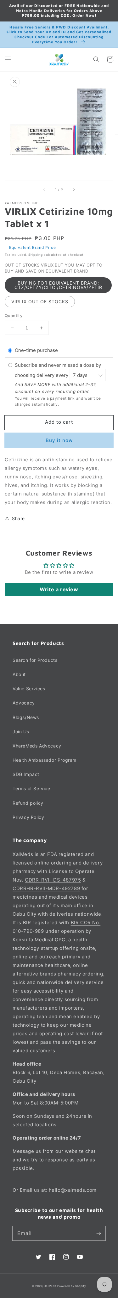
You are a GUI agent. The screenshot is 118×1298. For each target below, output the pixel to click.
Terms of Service (31, 788)
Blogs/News (26, 717)
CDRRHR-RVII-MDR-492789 (46, 888)
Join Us (21, 731)
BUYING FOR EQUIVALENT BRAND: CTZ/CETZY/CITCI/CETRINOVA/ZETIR (58, 285)
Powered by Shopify (71, 1286)
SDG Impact (26, 774)
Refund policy (28, 803)
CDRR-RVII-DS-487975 (53, 880)
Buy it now (59, 440)
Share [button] (18, 518)
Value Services (29, 688)
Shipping (35, 254)
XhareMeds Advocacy (37, 745)
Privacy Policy (28, 817)
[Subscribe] (98, 1233)
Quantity (13, 315)
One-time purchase (36, 350)
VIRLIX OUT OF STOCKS (39, 301)
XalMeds (50, 1286)
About (19, 674)
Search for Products (35, 660)
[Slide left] (44, 189)
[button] (8, 59)
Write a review (59, 589)
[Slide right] (74, 189)
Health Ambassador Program (44, 760)
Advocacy (24, 702)
